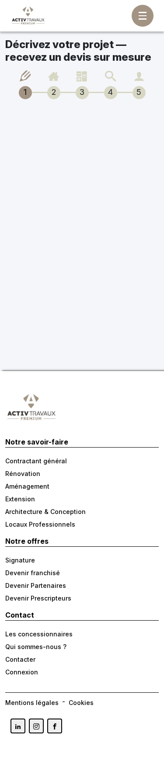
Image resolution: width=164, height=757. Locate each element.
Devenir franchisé (32, 572)
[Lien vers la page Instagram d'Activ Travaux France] (36, 726)
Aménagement (27, 486)
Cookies (81, 702)
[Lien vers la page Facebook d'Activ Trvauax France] (54, 726)
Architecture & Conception (45, 511)
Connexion (21, 672)
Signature (20, 560)
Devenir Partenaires (35, 585)
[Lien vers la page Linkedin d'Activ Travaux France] (17, 726)
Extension (20, 499)
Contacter (20, 659)
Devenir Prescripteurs (38, 598)
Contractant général (36, 461)
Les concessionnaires (39, 634)
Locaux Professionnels (40, 524)
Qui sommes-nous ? (35, 646)
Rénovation (22, 473)
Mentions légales (32, 702)
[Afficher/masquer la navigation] (143, 16)
